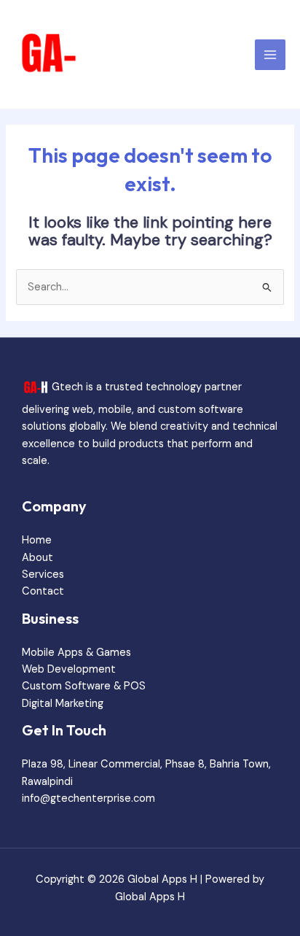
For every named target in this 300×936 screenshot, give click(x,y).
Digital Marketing (62, 704)
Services (43, 574)
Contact (43, 591)
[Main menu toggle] (270, 54)
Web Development (69, 669)
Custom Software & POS (84, 686)
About (37, 558)
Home (37, 540)
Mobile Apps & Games (76, 653)
